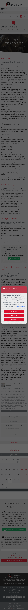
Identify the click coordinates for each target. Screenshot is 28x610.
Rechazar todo (14, 311)
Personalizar (14, 315)
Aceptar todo (14, 319)
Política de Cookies (20, 306)
